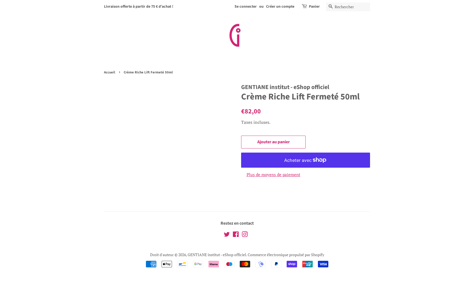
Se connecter (246, 6)
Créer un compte (280, 6)
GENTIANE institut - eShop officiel (217, 254)
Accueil (109, 72)
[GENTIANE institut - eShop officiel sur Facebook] (236, 235)
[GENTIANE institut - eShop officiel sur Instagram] (245, 235)
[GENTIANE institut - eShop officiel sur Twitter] (227, 235)
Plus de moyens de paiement (273, 174)
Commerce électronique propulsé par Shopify (286, 254)
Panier (314, 6)
